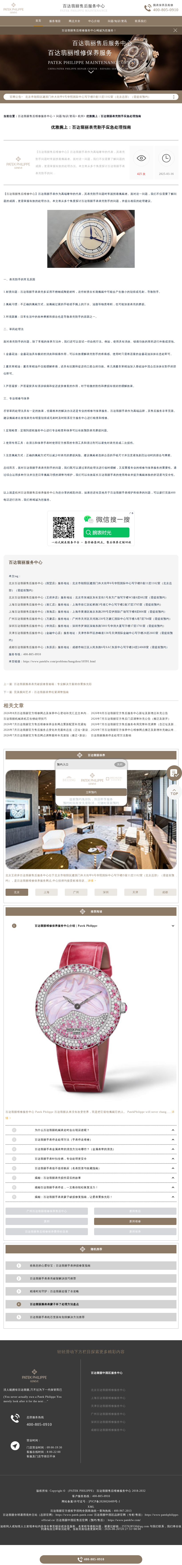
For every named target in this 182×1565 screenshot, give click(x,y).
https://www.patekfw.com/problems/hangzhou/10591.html (59, 661)
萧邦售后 (135, 1211)
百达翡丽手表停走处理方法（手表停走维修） (64, 1139)
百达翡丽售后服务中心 (84, 6)
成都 (165, 892)
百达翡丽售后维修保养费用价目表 (46, 1231)
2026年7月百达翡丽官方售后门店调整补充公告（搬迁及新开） (131, 718)
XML (91, 1506)
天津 (135, 892)
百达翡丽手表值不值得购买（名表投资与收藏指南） (68, 1168)
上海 (46, 892)
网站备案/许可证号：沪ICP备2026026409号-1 (91, 1501)
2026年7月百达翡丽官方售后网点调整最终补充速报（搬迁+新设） (46, 735)
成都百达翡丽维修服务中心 (108, 1430)
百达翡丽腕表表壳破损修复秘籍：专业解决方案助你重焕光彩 (53, 684)
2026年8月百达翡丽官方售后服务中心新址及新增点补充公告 (129, 713)
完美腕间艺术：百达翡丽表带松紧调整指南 (41, 692)
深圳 (106, 892)
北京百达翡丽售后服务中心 (26, 583)
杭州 (81, 116)
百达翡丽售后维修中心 (20, 193)
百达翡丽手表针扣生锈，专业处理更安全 (61, 1158)
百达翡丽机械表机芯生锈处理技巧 (25, 718)
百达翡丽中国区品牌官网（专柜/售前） (119, 1514)
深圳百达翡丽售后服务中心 (26, 625)
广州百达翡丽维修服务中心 (108, 1414)
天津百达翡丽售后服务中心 (26, 633)
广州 (76, 892)
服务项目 (55, 21)
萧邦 (47, 1221)
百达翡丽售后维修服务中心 (35, 116)
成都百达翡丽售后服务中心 (26, 647)
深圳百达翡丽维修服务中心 (108, 1422)
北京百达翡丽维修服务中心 (108, 1390)
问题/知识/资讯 (117, 21)
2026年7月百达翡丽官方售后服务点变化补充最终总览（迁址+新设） (47, 729)
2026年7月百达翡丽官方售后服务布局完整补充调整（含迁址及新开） (135, 724)
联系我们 (140, 21)
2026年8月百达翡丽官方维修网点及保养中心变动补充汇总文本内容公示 (49, 713)
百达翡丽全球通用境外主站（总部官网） (29, 1514)
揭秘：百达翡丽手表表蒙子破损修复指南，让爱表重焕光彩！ (74, 1197)
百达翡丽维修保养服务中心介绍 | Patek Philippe (66, 925)
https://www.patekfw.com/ (124, 1520)
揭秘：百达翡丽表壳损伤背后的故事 (58, 1177)
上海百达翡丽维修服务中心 (108, 1398)
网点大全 (74, 21)
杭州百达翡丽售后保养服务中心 (35, 492)
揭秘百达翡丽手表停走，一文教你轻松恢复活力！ (66, 1187)
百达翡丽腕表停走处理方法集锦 (111, 735)
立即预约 (91, 792)
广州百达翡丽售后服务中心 (26, 618)
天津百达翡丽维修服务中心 (108, 1406)
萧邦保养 (135, 1231)
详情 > (92, 880)
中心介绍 (94, 21)
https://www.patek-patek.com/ (74, 1514)
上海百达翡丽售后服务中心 (26, 604)
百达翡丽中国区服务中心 (107, 1372)
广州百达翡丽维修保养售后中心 (47, 1211)
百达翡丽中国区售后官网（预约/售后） (81, 1520)
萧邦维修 (135, 1221)
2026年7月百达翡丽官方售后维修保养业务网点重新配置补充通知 (45, 724)
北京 (17, 892)
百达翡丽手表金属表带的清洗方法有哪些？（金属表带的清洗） (75, 1149)
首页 (38, 20)
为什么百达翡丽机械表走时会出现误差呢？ (62, 1130)
